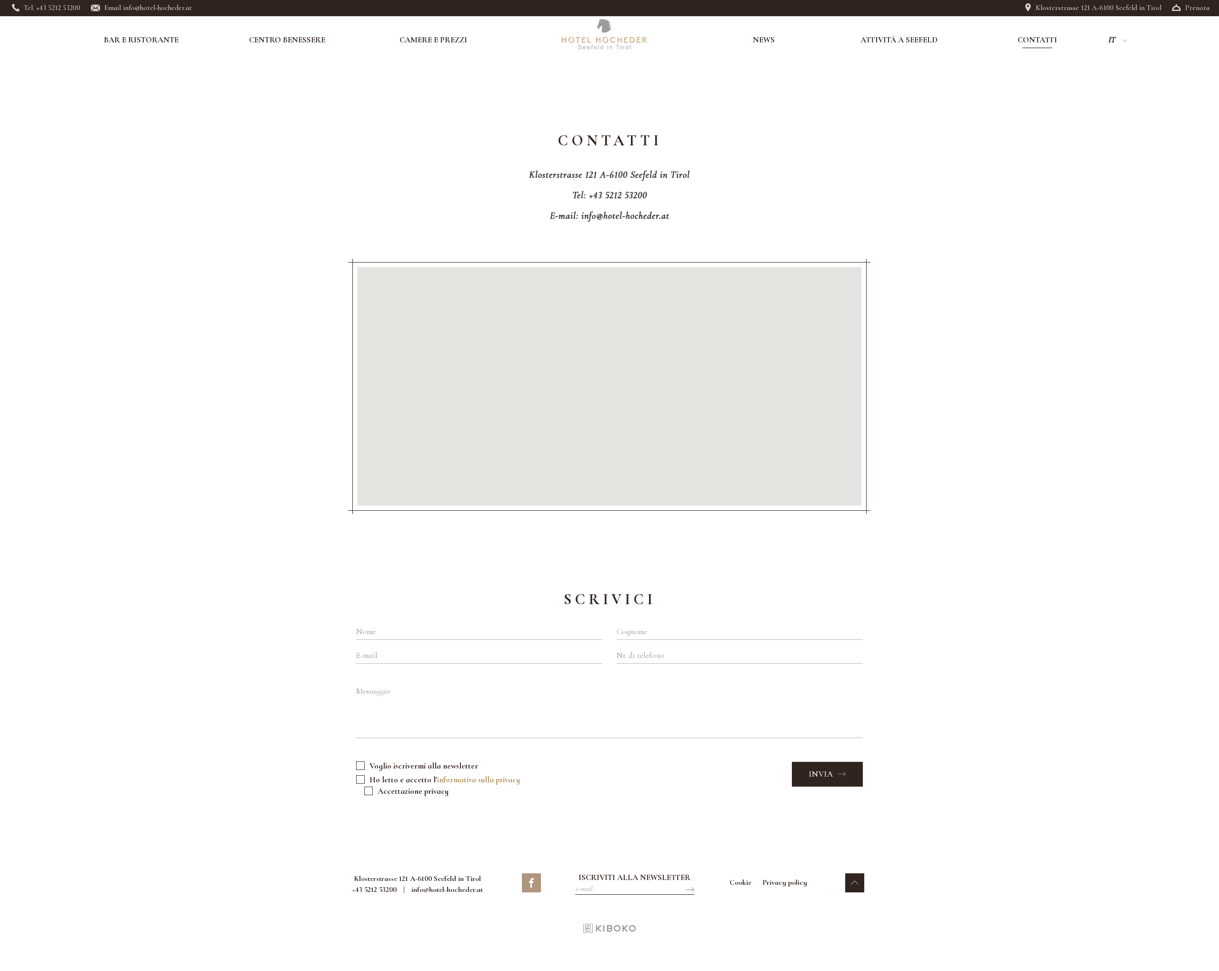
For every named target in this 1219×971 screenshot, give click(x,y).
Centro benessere (287, 40)
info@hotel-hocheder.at (447, 889)
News (764, 40)
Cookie (740, 882)
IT (1112, 40)
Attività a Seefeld (899, 40)
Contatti (1037, 40)
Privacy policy (784, 882)
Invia (822, 774)
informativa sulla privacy (478, 780)
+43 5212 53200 (374, 889)
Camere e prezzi (433, 40)
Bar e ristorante (141, 40)
